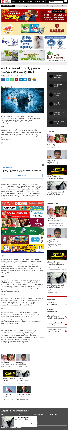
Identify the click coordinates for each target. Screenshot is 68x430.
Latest (49, 69)
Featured (50, 131)
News (13, 1)
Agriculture (21, 1)
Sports (30, 1)
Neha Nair (6, 76)
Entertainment (39, 1)
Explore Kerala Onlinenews (15, 411)
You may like (52, 204)
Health (11, 64)
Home (4, 64)
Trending (51, 299)
